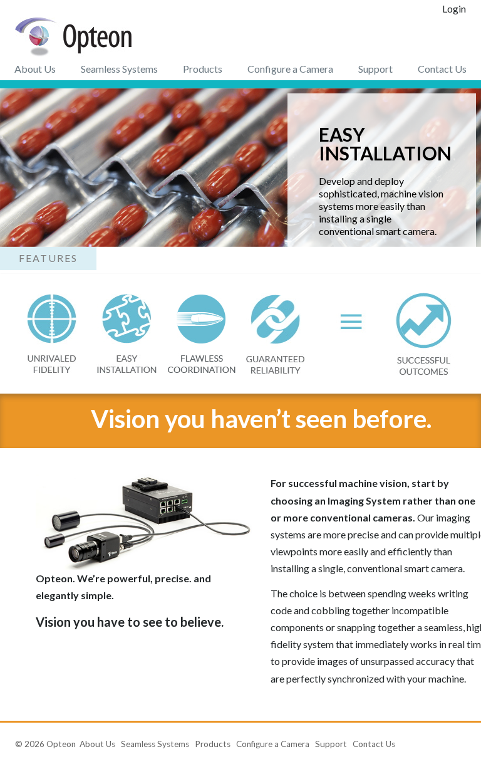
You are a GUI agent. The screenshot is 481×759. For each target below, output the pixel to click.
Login (454, 8)
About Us (35, 69)
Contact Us (442, 69)
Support (375, 69)
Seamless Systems (119, 69)
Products (202, 69)
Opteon (61, 744)
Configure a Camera (290, 69)
